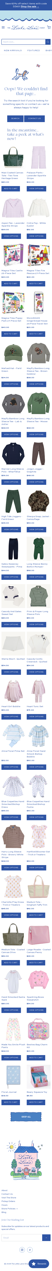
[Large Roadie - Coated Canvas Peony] (39, 934)
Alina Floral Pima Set (13, 751)
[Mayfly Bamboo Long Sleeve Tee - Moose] (39, 403)
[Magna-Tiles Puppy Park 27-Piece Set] (13, 303)
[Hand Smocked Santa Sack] (13, 982)
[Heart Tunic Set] (39, 691)
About (4, 1190)
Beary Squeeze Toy (37, 1092)
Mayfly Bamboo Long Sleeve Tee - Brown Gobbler (38, 371)
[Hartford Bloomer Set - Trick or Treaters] (39, 836)
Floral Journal (9, 1092)
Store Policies (8, 1209)
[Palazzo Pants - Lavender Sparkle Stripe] (39, 157)
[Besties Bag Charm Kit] (39, 1029)
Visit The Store (8, 1198)
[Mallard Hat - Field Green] (13, 353)
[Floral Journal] (13, 1077)
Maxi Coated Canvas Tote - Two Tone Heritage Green (12, 175)
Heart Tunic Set (35, 706)
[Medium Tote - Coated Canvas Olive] (13, 934)
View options (36, 189)
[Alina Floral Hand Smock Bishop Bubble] (39, 736)
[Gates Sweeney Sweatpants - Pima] (13, 549)
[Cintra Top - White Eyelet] (39, 208)
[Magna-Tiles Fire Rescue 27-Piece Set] (39, 255)
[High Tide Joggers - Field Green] (13, 501)
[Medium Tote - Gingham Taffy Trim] (39, 887)
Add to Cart (10, 189)
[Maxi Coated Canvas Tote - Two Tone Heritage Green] (13, 157)
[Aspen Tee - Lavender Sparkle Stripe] (13, 208)
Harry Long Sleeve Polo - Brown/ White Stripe (12, 854)
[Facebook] (30, 1250)
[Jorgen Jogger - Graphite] (39, 454)
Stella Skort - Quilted (13, 659)
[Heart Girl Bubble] (13, 691)
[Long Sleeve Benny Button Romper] (39, 549)
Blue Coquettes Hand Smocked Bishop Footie (38, 804)
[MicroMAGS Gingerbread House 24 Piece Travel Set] (39, 303)
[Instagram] (22, 1250)
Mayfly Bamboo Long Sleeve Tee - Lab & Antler (12, 421)
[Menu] (3, 27)
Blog (3, 1212)
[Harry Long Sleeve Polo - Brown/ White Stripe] (13, 836)
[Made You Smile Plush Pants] (13, 1029)
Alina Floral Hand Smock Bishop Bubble (36, 754)
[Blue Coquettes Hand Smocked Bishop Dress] (13, 786)
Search (15, 118)
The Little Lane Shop (20, 1264)
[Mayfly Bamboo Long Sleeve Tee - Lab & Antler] (13, 403)
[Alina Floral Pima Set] (13, 736)
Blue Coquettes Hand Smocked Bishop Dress (12, 804)
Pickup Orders (8, 1201)
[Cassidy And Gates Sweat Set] (13, 596)
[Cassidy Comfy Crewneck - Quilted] (39, 644)
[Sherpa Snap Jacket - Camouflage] (39, 507)
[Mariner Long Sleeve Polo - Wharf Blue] (13, 454)
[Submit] (48, 42)
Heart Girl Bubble (11, 706)
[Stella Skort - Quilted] (13, 644)
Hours (4, 1205)
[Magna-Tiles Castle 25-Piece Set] (13, 255)
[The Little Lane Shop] (26, 27)
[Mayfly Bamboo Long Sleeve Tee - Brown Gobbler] (39, 353)
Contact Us (34, 118)
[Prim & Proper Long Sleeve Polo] (39, 596)
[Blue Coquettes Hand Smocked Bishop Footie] (39, 786)
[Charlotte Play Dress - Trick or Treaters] (13, 887)
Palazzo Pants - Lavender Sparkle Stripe (36, 175)
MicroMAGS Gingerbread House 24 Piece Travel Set (37, 321)
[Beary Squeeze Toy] (39, 1077)
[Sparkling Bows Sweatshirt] (39, 980)
